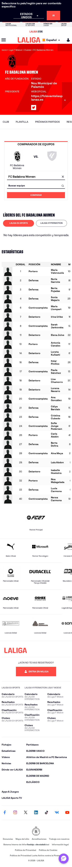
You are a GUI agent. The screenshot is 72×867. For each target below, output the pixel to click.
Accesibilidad (42, 844)
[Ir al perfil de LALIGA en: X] (33, 107)
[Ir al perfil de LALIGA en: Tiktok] (46, 813)
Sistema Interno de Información (18, 844)
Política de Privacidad (25, 850)
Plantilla (22, 121)
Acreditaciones (39, 839)
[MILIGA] (67, 40)
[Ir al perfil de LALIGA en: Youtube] (67, 813)
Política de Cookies (48, 850)
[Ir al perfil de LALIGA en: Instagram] (15, 813)
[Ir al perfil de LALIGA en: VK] (57, 813)
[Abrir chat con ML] (64, 859)
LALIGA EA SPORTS (18, 223)
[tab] (18, 223)
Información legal (60, 844)
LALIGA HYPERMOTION (51, 223)
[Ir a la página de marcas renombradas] (36, 831)
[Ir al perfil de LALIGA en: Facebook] (5, 813)
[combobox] (36, 177)
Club (6, 121)
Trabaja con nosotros (59, 839)
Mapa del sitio (22, 839)
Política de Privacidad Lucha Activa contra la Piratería (36, 855)
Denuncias (8, 839)
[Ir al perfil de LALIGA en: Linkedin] (36, 813)
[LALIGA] (29, 40)
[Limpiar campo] (62, 177)
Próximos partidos (47, 121)
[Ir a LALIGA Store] (36, 31)
